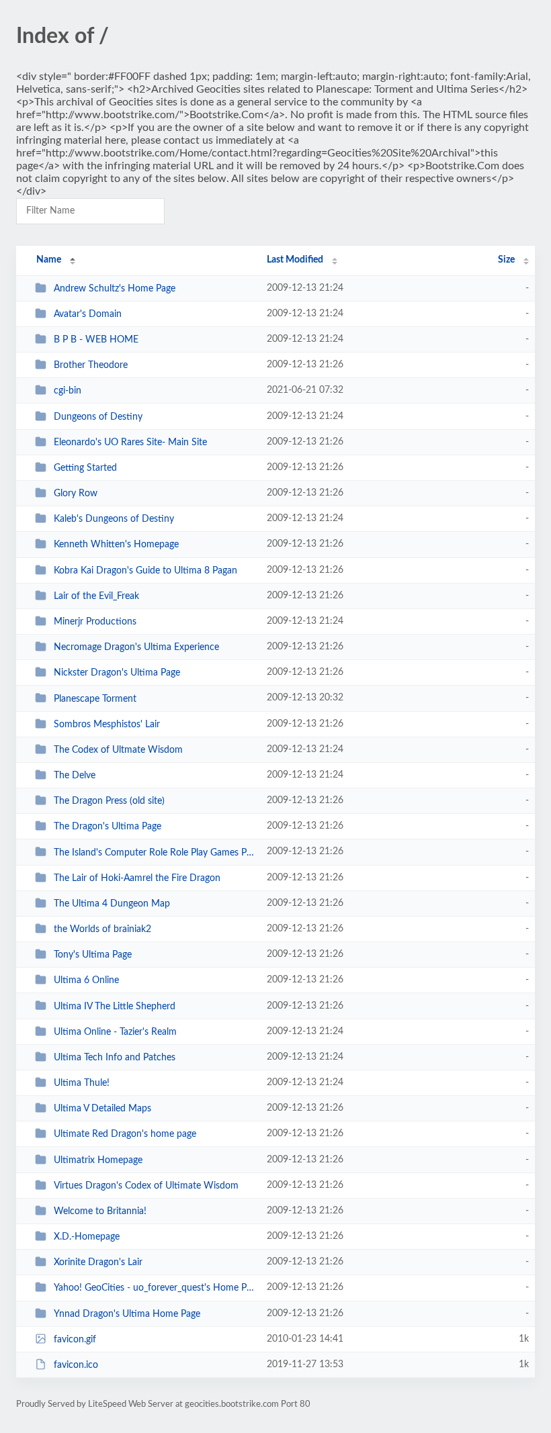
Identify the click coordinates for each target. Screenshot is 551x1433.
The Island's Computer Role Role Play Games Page (154, 852)
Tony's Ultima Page (93, 955)
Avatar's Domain (88, 314)
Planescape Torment (95, 698)
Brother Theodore (91, 365)
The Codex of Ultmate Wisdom (118, 750)
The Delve (74, 775)
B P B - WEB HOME (96, 339)
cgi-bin (67, 391)
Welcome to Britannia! (100, 1211)
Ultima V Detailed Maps (102, 1108)
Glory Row (75, 493)
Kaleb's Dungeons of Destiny (114, 519)
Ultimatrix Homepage (98, 1160)
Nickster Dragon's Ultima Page (117, 673)
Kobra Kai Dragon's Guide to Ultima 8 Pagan (145, 570)
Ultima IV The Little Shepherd (114, 1006)
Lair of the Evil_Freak (96, 596)
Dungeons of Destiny (98, 417)
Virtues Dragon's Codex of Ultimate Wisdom (146, 1186)
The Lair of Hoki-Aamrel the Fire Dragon (137, 878)
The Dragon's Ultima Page (107, 826)
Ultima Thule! (82, 1083)
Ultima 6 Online (86, 980)
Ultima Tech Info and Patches (114, 1057)
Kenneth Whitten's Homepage (116, 544)
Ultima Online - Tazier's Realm (115, 1032)
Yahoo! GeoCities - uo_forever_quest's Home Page (154, 1288)
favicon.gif (75, 1339)
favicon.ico (76, 1365)
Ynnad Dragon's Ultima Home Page (127, 1314)
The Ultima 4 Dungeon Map (112, 904)
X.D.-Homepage (87, 1237)
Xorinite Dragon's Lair (98, 1262)
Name (48, 260)
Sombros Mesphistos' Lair (107, 724)
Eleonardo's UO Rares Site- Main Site (130, 442)
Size (506, 260)
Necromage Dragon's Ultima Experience (136, 647)
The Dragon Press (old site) (109, 801)
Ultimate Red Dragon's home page (125, 1134)
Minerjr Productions (95, 622)
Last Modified (295, 260)
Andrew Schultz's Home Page (114, 288)
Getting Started (85, 468)
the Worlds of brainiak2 (102, 929)
